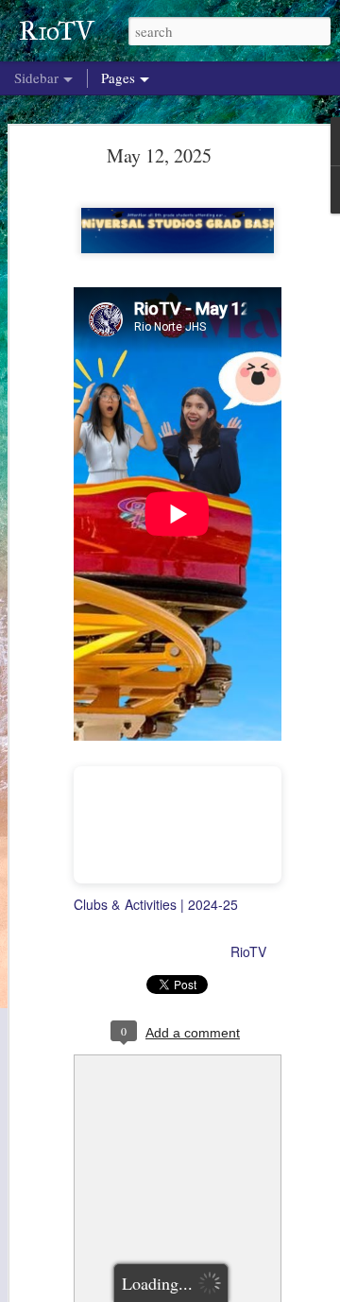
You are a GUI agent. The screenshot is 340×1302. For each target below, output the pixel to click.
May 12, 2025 (159, 155)
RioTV (248, 951)
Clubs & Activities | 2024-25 (156, 904)
